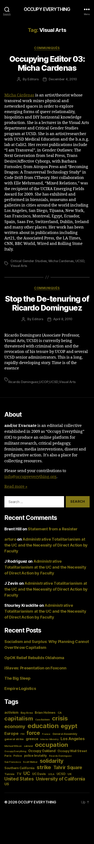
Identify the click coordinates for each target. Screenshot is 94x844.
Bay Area (27, 712)
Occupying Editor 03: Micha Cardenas (47, 63)
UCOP (43, 382)
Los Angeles (73, 738)
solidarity (52, 761)
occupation (51, 744)
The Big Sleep (17, 678)
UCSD (79, 261)
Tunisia (9, 774)
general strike (14, 739)
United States (19, 779)
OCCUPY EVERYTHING (47, 9)
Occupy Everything (15, 751)
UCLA (51, 774)
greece (32, 739)
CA (60, 712)
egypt (69, 726)
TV (19, 774)
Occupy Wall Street (72, 751)
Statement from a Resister (52, 529)
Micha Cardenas (61, 261)
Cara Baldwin (42, 719)
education (43, 726)
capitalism (18, 718)
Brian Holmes (45, 712)
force (33, 733)
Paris (7, 755)
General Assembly (64, 734)
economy (14, 726)
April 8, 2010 (62, 319)
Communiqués (47, 48)
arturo (10, 539)
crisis (60, 718)
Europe (11, 733)
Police (17, 755)
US (6, 784)
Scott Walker (30, 762)
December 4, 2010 (63, 79)
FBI (22, 734)
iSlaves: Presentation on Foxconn (35, 668)
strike (44, 767)
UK (69, 774)
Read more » (15, 486)
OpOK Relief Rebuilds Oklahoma (34, 657)
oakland (28, 746)
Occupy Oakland (41, 751)
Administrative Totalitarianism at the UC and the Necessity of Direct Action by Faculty (46, 545)
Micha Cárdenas (19, 95)
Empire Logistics (20, 688)
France (46, 734)
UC (26, 773)
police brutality (35, 755)
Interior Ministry (49, 739)
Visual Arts (18, 266)
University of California (60, 779)
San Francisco (12, 762)
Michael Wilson (13, 746)
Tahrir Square (67, 767)
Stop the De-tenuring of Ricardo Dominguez (47, 303)
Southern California (19, 768)
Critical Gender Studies (28, 261)
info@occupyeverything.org (30, 476)
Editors (33, 79)
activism (11, 712)
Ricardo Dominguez (23, 382)
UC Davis (39, 774)
